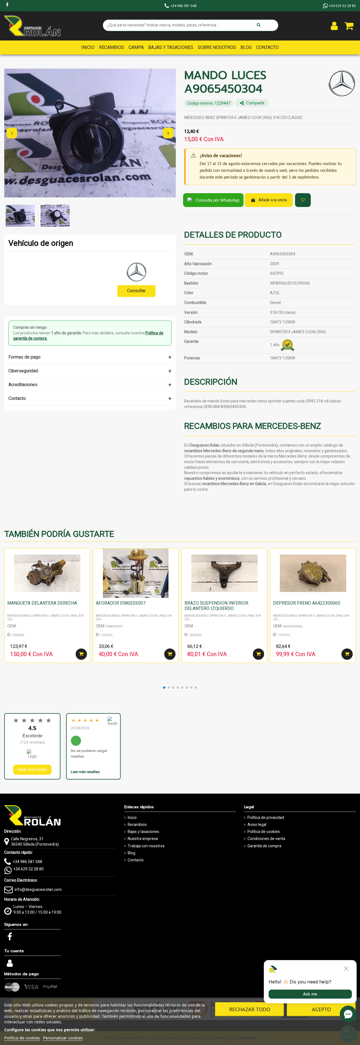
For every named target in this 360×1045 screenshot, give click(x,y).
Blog (131, 853)
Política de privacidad (266, 818)
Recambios (137, 825)
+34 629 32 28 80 (29, 869)
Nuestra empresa (143, 839)
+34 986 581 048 (27, 862)
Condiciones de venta (266, 839)
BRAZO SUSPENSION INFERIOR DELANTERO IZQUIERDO (216, 606)
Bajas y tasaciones (143, 832)
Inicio (132, 818)
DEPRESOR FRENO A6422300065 (306, 603)
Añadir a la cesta (272, 200)
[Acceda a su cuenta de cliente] (334, 26)
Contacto (136, 860)
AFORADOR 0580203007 (120, 603)
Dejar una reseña (32, 770)
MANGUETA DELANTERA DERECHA (42, 603)
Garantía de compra (264, 846)
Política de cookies (264, 832)
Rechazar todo (249, 1009)
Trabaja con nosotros (146, 846)
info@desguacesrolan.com (38, 890)
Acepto (321, 1009)
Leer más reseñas (85, 771)
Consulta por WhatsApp (217, 200)
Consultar (136, 290)
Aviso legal (257, 825)
